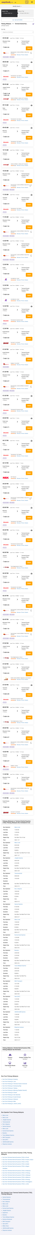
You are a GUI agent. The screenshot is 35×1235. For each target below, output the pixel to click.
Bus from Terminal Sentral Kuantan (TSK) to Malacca (16, 1177)
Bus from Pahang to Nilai (9, 1101)
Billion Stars (6, 1226)
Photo (22, 54)
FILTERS (18, 20)
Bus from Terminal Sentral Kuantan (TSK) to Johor (16, 1184)
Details (26, 54)
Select (29, 48)
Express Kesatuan (7, 1219)
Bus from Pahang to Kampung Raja (12, 1086)
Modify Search (17, 6)
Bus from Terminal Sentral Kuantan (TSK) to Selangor (16, 1175)
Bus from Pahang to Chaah (10, 1092)
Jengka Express (19, 858)
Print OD (4, 79)
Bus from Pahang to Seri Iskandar (11, 1095)
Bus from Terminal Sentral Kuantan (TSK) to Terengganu (17, 1181)
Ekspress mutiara (19, 1027)
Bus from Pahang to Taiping (10, 1088)
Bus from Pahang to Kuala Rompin (12, 1097)
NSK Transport (18, 981)
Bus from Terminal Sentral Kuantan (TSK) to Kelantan (17, 1170)
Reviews (19, 54)
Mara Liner (17, 827)
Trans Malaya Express (20, 965)
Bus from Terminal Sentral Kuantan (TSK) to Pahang (16, 1173)
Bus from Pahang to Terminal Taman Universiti (15, 1083)
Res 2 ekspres (18, 889)
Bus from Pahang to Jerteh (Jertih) (12, 1103)
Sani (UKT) (17, 996)
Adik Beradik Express (20, 1012)
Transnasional (18, 873)
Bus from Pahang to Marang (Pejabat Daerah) (15, 1090)
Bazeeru (17, 950)
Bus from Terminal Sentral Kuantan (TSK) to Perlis (16, 1162)
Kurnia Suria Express (20, 935)
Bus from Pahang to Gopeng (10, 1079)
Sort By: (3, 29)
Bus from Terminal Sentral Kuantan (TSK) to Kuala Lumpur (18, 1159)
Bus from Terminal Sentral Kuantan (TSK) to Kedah (16, 1164)
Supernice (5, 1212)
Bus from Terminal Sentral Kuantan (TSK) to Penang (16, 1179)
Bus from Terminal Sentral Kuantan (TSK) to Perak (16, 1157)
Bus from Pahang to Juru (9, 1081)
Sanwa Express (19, 904)
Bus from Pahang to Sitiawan (10, 1099)
